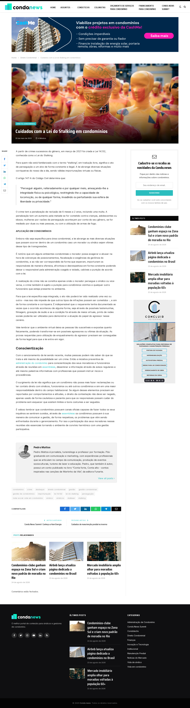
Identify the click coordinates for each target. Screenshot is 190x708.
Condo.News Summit (168, 7)
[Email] (4, 190)
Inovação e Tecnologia (138, 644)
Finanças (131, 640)
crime (29, 489)
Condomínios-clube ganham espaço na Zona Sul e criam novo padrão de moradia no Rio (29, 571)
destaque (40, 489)
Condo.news (85, 703)
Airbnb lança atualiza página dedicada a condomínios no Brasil (62, 569)
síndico (49, 498)
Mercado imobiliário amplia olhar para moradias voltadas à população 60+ (104, 569)
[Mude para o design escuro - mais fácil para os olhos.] (180, 7)
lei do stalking (72, 494)
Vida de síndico (134, 662)
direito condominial (56, 489)
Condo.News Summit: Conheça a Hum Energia (42, 524)
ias (73, 413)
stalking (82, 498)
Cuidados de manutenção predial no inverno (89, 524)
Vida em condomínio (136, 667)
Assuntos (65, 7)
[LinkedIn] (4, 171)
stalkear (71, 498)
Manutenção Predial (136, 653)
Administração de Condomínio (141, 622)
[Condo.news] (23, 6)
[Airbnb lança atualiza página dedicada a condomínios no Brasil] (66, 551)
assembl (66, 413)
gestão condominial (88, 489)
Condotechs (83, 7)
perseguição (88, 494)
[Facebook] (4, 159)
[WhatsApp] (4, 178)
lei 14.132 (58, 494)
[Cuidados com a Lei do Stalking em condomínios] (95, 104)
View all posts (106, 478)
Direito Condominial (26, 124)
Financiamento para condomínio (147, 7)
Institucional (132, 649)
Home (53, 7)
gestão (72, 489)
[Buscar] (184, 7)
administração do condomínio (31, 363)
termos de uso (161, 203)
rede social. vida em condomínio (28, 498)
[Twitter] (4, 165)
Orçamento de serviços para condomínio (122, 7)
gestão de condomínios (23, 494)
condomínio (18, 489)
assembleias (48, 367)
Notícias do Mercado (137, 658)
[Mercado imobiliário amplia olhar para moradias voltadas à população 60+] (104, 551)
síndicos (60, 498)
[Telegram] (4, 184)
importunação (44, 494)
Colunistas (99, 7)
